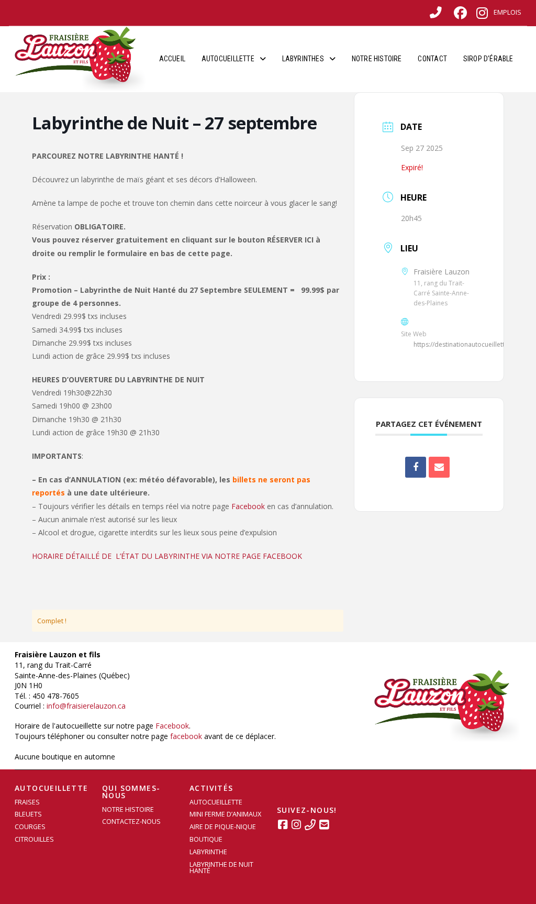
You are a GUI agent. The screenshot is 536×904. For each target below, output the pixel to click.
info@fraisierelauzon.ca (86, 706)
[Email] (439, 467)
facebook (186, 736)
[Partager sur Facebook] (415, 467)
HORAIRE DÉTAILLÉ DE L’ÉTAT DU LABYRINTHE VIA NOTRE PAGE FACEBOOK (167, 556)
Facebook (248, 506)
